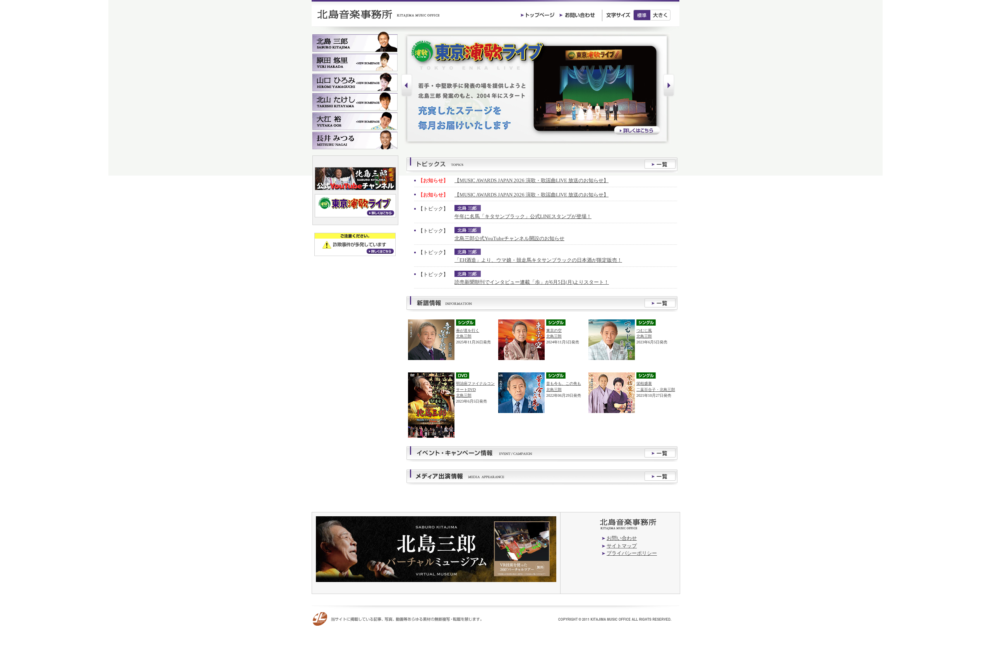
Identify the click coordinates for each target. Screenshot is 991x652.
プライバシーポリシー (632, 553)
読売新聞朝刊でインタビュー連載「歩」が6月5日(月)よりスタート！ (531, 282)
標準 (641, 15)
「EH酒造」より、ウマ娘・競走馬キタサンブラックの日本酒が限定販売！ (538, 260)
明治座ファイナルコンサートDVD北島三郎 (475, 389)
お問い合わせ (622, 538)
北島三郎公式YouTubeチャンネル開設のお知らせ (509, 238)
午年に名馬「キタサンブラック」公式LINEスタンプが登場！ (523, 216)
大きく (660, 15)
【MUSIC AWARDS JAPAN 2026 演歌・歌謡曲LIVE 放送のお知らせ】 (531, 180)
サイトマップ (622, 546)
